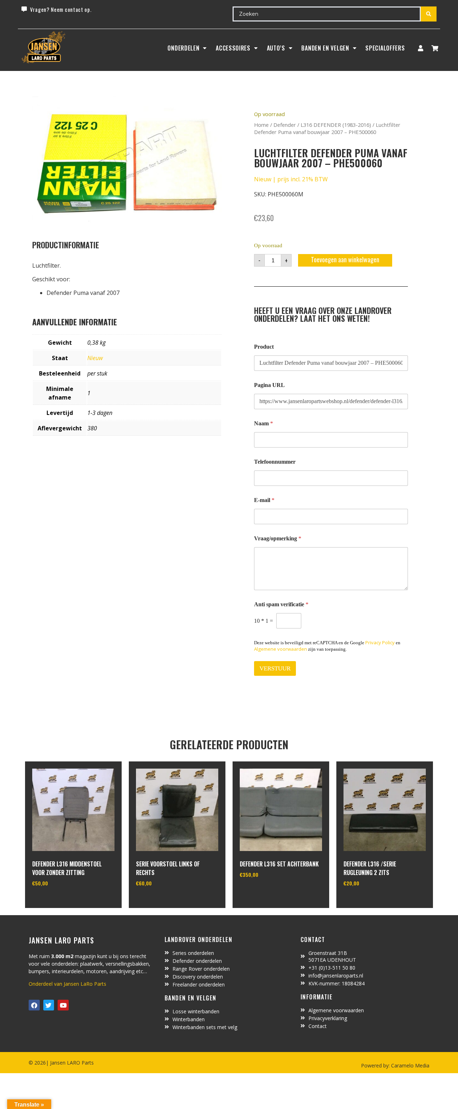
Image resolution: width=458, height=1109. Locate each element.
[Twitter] (48, 1005)
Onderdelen (183, 48)
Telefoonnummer (275, 462)
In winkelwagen (59, 901)
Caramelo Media (409, 1065)
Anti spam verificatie (281, 604)
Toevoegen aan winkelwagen (345, 259)
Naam (263, 423)
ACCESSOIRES (233, 48)
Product (264, 347)
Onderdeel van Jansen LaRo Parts (67, 983)
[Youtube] (63, 1005)
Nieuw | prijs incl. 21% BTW (291, 179)
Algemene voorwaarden (280, 649)
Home (261, 124)
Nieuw (95, 358)
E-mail (264, 500)
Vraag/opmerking (277, 538)
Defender (284, 124)
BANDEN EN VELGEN (325, 48)
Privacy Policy (380, 642)
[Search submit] (429, 13)
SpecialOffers (385, 48)
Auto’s (276, 48)
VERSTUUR (275, 668)
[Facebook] (34, 1005)
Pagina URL (269, 385)
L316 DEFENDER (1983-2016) (336, 124)
